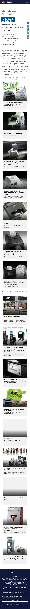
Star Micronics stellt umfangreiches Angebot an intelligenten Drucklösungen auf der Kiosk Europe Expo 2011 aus (14, 350)
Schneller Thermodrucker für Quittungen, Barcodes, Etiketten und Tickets (14, 192)
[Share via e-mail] (28, 37)
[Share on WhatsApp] (28, 31)
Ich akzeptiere (15, 600)
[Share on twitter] (28, 25)
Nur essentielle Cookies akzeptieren (15, 604)
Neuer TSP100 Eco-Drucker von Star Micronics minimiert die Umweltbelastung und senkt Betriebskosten (14, 411)
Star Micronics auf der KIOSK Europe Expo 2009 (14, 469)
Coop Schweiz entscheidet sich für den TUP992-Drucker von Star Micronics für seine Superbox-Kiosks (15, 558)
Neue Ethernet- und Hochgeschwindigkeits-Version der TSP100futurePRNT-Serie (14, 282)
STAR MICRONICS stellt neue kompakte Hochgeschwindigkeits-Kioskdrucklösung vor (13, 133)
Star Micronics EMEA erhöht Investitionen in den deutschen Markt (14, 317)
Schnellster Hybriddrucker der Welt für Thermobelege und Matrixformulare (14, 253)
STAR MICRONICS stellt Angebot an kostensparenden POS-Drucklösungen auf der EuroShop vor (15, 381)
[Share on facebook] (28, 23)
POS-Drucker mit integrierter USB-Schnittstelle (13, 222)
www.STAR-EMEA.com (12, 40)
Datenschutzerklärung (13, 595)
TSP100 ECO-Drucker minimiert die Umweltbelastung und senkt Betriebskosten (14, 104)
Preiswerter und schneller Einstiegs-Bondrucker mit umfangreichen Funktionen (14, 163)
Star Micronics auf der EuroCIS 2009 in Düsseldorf (14, 498)
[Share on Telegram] (28, 34)
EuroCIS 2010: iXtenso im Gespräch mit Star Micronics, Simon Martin (14, 439)
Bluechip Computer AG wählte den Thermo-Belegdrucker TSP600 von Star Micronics (13, 528)
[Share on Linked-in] (28, 28)
